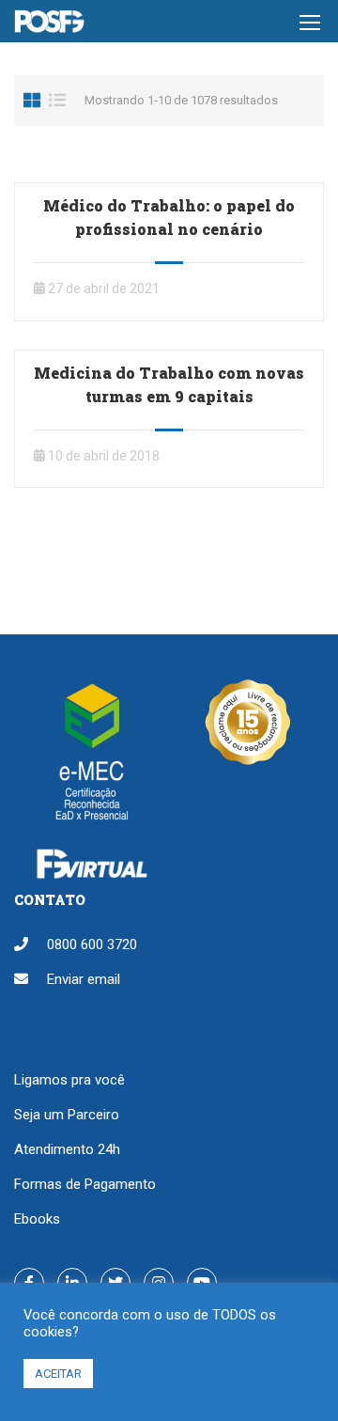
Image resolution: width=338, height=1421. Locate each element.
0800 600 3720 (92, 944)
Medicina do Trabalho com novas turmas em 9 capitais (169, 384)
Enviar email (83, 979)
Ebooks (37, 1218)
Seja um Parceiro (66, 1114)
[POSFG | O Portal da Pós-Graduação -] (49, 25)
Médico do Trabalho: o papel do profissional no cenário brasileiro (169, 228)
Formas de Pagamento (85, 1184)
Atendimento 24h (67, 1149)
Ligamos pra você (69, 1079)
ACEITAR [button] (58, 1373)
